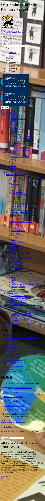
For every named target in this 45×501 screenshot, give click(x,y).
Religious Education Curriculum (23, 305)
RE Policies (15, 320)
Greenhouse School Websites (27, 431)
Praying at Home (17, 318)
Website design (7, 431)
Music (13, 282)
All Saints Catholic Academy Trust (24, 134)
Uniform (14, 237)
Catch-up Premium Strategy (22, 213)
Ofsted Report (16, 181)
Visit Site (4, 476)
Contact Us (15, 177)
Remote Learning (18, 289)
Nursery (14, 123)
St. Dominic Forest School (21, 257)
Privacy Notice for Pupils (13, 397)
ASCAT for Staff (23, 139)
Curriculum (10, 251)
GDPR (13, 208)
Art (12, 266)
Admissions (10, 172)
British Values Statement (20, 206)
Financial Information (19, 210)
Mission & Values (18, 201)
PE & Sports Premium (19, 190)
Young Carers (16, 249)
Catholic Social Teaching (21, 314)
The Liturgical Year (18, 300)
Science (14, 260)
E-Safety (14, 186)
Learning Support (18, 287)
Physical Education (18, 262)
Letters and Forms (18, 231)
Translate (12, 53)
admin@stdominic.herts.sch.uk (13, 423)
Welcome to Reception (20, 157)
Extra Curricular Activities (21, 222)
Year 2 (13, 161)
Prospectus (15, 125)
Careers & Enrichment (25, 141)
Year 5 (13, 168)
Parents (9, 217)
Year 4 (13, 166)
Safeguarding (16, 184)
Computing (15, 275)
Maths (13, 278)
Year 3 (13, 163)
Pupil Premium (17, 192)
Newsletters (15, 219)
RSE (13, 291)
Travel (13, 244)
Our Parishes (16, 309)
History (14, 271)
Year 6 (13, 170)
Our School (10, 114)
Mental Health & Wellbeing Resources (26, 284)
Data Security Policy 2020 (14, 406)
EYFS (13, 255)
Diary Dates (15, 233)
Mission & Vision (18, 119)
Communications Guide (20, 325)
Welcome (14, 116)
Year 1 (13, 159)
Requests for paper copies (21, 204)
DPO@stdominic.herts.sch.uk (20, 388)
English (14, 280)
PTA (13, 240)
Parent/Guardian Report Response (24, 130)
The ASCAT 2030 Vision (26, 143)
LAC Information (23, 148)
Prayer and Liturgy (18, 302)
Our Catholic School (19, 296)
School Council (17, 132)
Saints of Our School (19, 298)
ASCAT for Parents (24, 136)
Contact (9, 322)
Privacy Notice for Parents (14, 392)
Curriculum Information (20, 253)
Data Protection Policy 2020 (15, 401)
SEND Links (21, 199)
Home (8, 112)
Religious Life (11, 293)
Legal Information (11, 427)
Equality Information (19, 215)
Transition (15, 127)
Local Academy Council (20, 145)
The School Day (17, 246)
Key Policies (16, 188)
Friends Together (17, 235)
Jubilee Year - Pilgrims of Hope (23, 316)
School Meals (16, 226)
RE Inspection (16, 311)
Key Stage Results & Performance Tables (27, 179)
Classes (9, 152)
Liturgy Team (16, 307)
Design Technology (18, 264)
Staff (13, 121)
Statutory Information (15, 175)
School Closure (17, 242)
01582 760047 (6, 420)
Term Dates (15, 228)
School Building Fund (25, 150)
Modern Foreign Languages (22, 273)
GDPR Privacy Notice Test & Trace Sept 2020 (19, 410)
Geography (15, 269)
